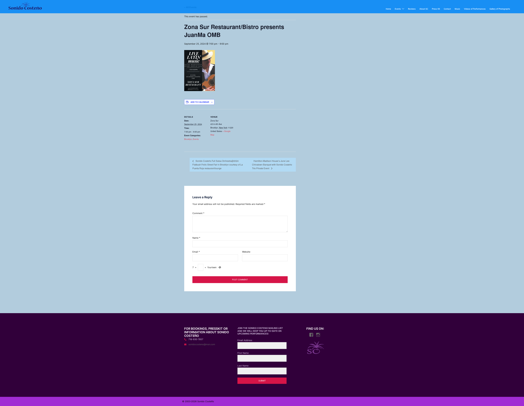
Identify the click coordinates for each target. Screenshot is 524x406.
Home (388, 9)
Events (398, 9)
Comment (198, 213)
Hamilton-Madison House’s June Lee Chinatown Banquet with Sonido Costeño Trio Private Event (272, 164)
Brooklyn (188, 139)
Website (246, 251)
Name (196, 237)
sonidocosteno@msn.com (201, 344)
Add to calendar (199, 102)
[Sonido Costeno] (25, 6)
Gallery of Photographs (499, 9)
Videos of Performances (475, 9)
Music (457, 9)
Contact (447, 9)
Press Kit (436, 9)
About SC (423, 9)
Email (196, 251)
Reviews (412, 9)
